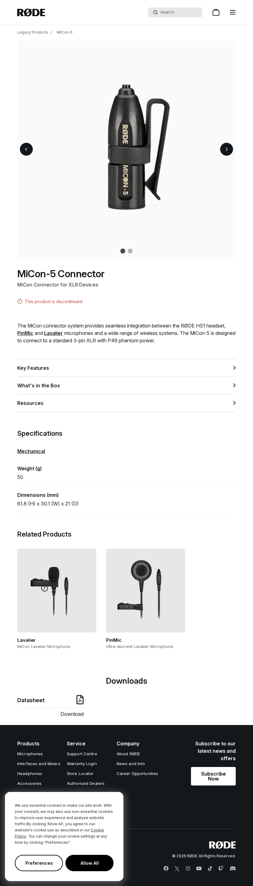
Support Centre (82, 753)
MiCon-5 (65, 32)
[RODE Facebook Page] (166, 868)
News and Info (131, 763)
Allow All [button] (90, 863)
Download (72, 714)
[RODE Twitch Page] (220, 868)
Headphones (29, 773)
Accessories (29, 783)
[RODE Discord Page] (233, 868)
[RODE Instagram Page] (188, 868)
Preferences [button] (39, 863)
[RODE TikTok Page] (210, 868)
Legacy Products (32, 32)
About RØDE (128, 753)
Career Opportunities (137, 773)
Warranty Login (82, 763)
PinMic (25, 333)
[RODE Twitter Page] (177, 868)
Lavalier (53, 333)
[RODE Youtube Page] (199, 868)
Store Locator (80, 773)
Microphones (30, 753)
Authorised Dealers (86, 783)
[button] (233, 12)
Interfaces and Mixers (38, 763)
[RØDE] (31, 12)
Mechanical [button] (31, 451)
